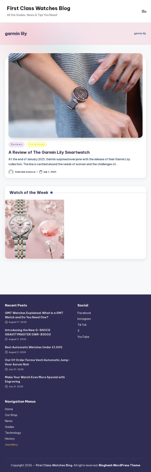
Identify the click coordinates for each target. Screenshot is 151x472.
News (9, 421)
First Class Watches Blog (38, 8)
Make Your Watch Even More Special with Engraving (35, 379)
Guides (9, 427)
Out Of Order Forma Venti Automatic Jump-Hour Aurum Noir (37, 362)
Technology (36, 144)
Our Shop (11, 415)
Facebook (84, 313)
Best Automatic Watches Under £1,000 (33, 347)
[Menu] (144, 11)
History (10, 438)
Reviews (16, 144)
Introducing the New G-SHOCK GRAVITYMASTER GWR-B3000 (28, 332)
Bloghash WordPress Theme (119, 465)
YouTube (83, 337)
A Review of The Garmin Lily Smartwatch (49, 152)
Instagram (84, 319)
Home (9, 409)
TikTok (82, 325)
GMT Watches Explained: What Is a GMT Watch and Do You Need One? (34, 315)
